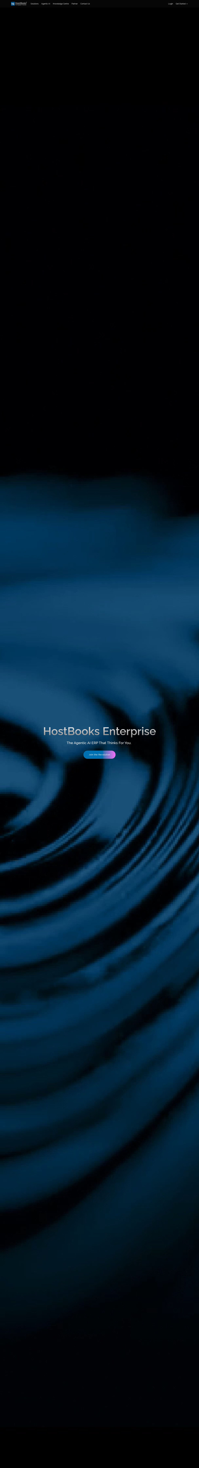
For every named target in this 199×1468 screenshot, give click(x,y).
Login (170, 4)
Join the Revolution (99, 754)
